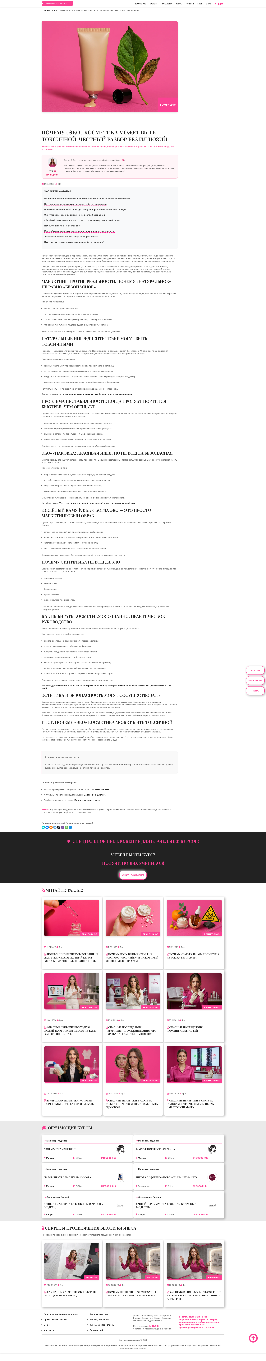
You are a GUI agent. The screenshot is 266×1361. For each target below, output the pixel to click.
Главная (46, 10)
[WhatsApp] (66, 827)
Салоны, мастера (98, 1314)
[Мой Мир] (70, 827)
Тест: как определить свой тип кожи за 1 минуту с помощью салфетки (97, 503)
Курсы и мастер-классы (87, 800)
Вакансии (167, 4)
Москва (50, 1158)
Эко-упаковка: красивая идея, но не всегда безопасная (74, 215)
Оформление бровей (57, 1197)
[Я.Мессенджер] (43, 827)
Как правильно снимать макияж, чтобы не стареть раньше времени (95, 394)
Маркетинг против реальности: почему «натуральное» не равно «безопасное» (87, 198)
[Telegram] (55, 827)
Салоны (154, 4)
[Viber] (62, 827)
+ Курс (255, 690)
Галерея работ (97, 1330)
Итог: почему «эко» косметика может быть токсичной (74, 242)
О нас (208, 4)
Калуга (49, 1214)
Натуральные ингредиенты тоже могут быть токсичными (75, 204)
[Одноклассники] (51, 827)
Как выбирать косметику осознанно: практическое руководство (79, 231)
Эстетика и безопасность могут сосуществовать (71, 236)
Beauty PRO (140, 4)
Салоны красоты (99, 789)
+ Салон (255, 670)
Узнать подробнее (133, 875)
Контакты (49, 1330)
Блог (199, 4)
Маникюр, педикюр (56, 1140)
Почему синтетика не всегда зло (62, 225)
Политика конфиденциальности (61, 1314)
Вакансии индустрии (95, 794)
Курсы (179, 4)
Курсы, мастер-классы (101, 1324)
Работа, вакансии (99, 1319)
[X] (58, 827)
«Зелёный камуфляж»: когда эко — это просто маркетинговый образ (82, 220)
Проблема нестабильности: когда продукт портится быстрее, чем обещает (85, 209)
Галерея (190, 4)
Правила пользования (55, 1319)
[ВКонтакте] (47, 827)
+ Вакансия (255, 680)
